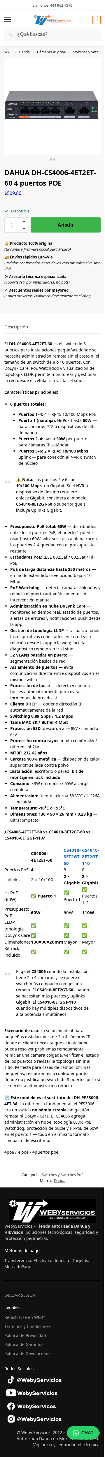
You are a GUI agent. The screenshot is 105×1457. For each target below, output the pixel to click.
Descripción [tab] (16, 327)
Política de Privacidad (25, 1335)
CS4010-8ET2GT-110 (90, 856)
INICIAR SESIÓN (20, 1295)
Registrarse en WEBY (24, 1317)
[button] (96, 20)
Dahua (59, 1180)
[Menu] (13, 19)
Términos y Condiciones (27, 1326)
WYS (8, 52)
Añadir (65, 225)
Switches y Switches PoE (62, 1174)
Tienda (24, 52)
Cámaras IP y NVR (51, 52)
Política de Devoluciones (28, 1353)
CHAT (87, 1432)
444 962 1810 (61, 5)
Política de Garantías (24, 1344)
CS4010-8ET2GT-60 (72, 856)
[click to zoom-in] (52, 106)
